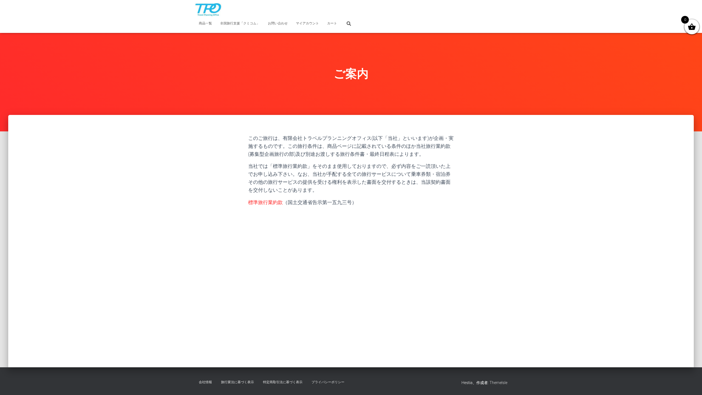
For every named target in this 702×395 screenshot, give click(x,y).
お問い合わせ (278, 23)
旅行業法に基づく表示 (237, 382)
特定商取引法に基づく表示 (282, 382)
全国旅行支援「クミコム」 (240, 23)
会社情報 (205, 382)
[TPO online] (208, 9)
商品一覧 (205, 23)
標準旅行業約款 (265, 202)
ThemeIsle (498, 382)
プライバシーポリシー (328, 382)
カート (332, 23)
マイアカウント (307, 23)
